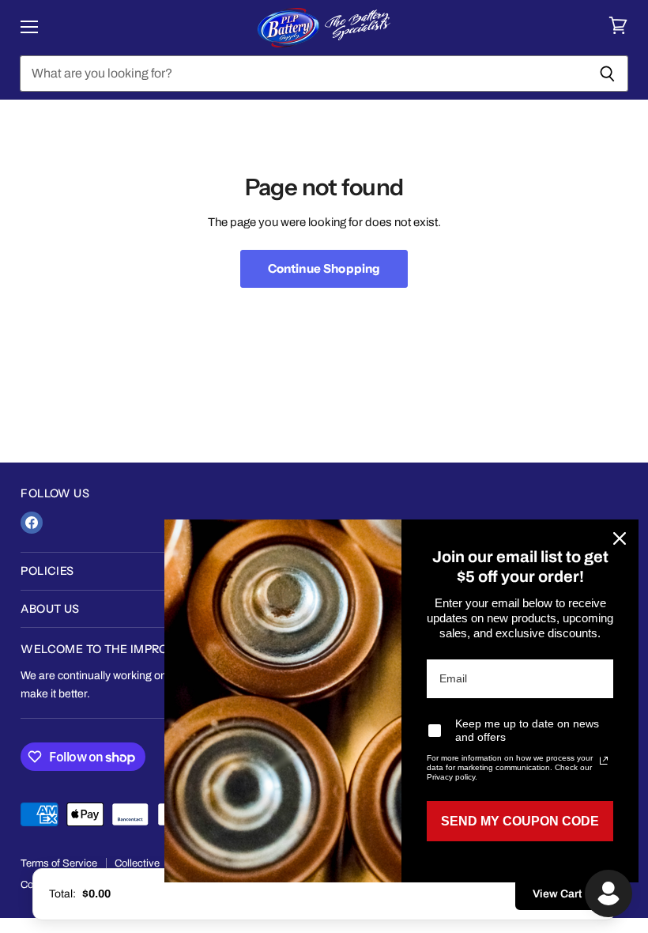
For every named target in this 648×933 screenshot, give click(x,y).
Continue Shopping (324, 268)
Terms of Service (59, 863)
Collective (137, 863)
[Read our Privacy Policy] (603, 760)
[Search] (607, 73)
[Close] (620, 538)
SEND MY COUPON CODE (520, 821)
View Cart (557, 894)
